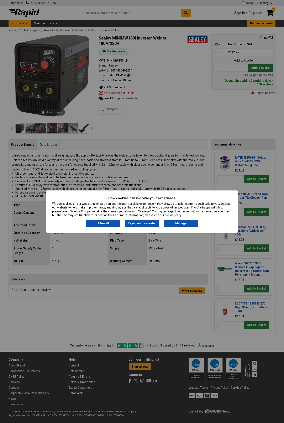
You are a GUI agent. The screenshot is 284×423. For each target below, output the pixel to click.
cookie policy (173, 215)
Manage (180, 223)
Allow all (103, 223)
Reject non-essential (142, 223)
